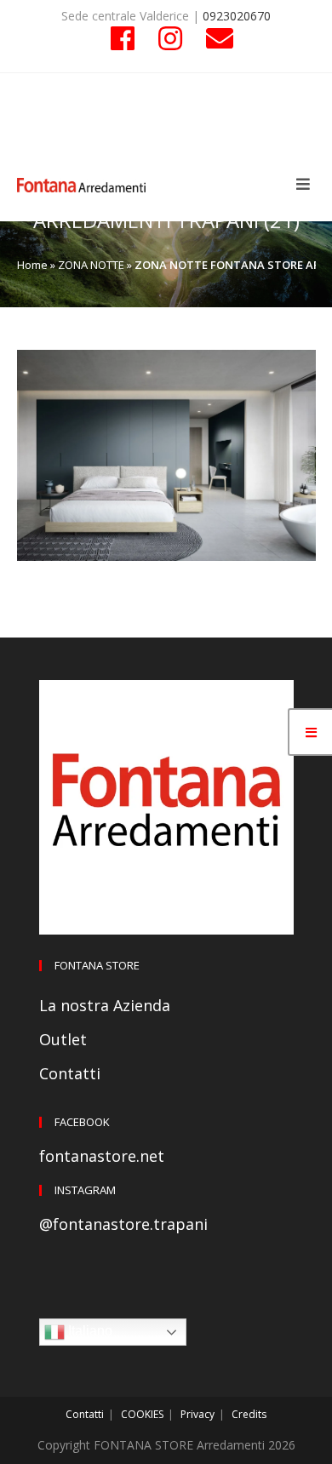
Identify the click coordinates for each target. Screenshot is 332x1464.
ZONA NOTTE (91, 264)
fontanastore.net (101, 1156)
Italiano (88, 1331)
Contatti (69, 1073)
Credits (249, 1414)
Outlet (63, 1039)
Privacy (197, 1414)
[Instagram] (170, 38)
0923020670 (237, 16)
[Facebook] (122, 38)
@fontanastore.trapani (123, 1224)
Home (32, 264)
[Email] (213, 38)
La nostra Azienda (104, 1005)
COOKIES (142, 1414)
